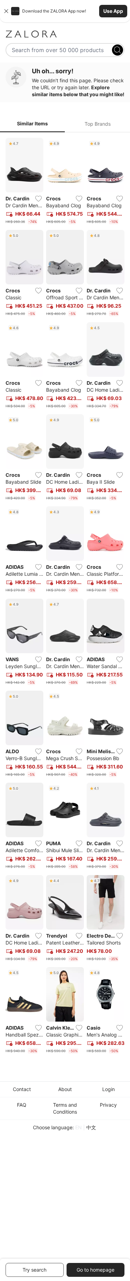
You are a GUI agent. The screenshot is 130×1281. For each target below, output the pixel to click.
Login (108, 1089)
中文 (91, 1127)
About (65, 1089)
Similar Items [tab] (32, 123)
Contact (22, 1089)
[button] (65, 11)
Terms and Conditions (65, 1108)
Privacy (108, 1105)
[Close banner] (6, 11)
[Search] (117, 50)
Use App (113, 11)
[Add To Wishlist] (38, 198)
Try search (34, 1270)
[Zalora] (65, 34)
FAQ (21, 1105)
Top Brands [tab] (98, 124)
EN (78, 1127)
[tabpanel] (65, 597)
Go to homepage (95, 1270)
